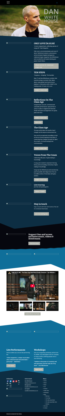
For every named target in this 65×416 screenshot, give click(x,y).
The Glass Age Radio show (51, 402)
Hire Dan (46, 406)
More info (38, 122)
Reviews (47, 404)
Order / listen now (41, 118)
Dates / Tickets (39, 191)
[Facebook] (8, 381)
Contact (45, 408)
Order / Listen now (41, 90)
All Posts (47, 396)
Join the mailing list (41, 214)
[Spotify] (8, 384)
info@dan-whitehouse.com (30, 383)
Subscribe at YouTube (32, 314)
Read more (38, 369)
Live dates (11, 365)
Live (45, 386)
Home (45, 380)
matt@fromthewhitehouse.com (31, 390)
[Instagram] (13, 381)
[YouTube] (16, 381)
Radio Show (46, 390)
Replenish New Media (17, 414)
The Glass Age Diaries (50, 400)
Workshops (46, 392)
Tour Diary (48, 398)
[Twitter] (11, 381)
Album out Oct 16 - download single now (44, 66)
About (45, 382)
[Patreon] (19, 381)
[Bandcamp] (11, 384)
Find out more (34, 243)
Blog (45, 394)
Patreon (45, 388)
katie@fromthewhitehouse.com (31, 386)
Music (45, 384)
